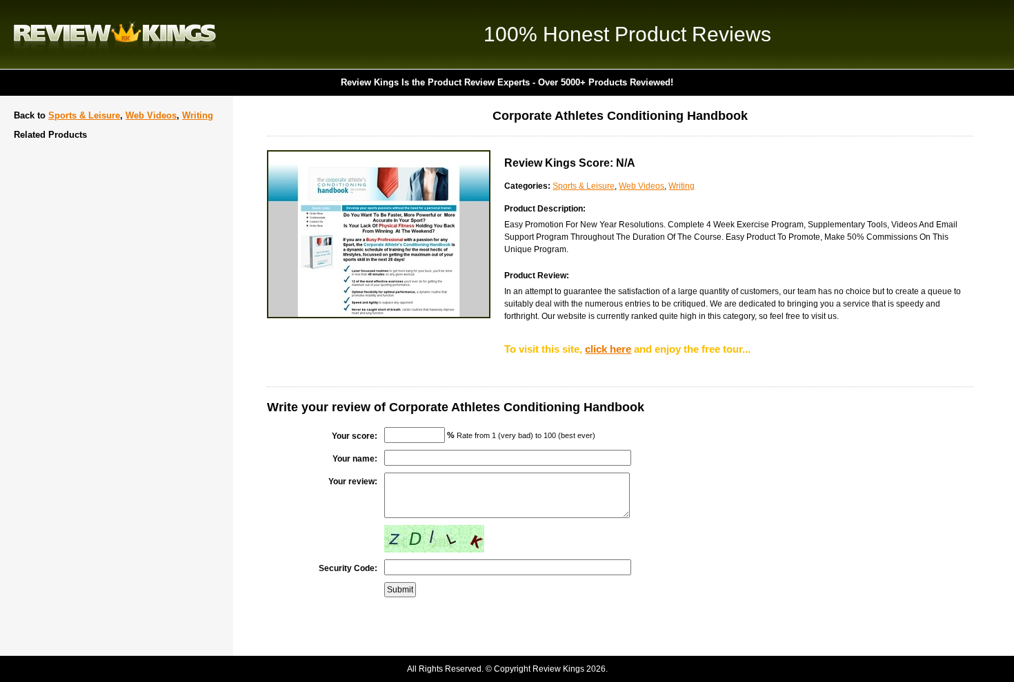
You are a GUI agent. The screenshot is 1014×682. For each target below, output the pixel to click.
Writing (197, 115)
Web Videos (151, 115)
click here (608, 349)
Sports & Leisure (84, 115)
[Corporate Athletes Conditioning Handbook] (378, 315)
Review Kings (115, 34)
